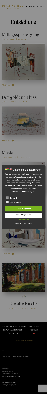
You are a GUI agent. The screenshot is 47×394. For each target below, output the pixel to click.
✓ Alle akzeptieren (23, 208)
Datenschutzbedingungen (23, 223)
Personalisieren (23, 220)
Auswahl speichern (23, 215)
